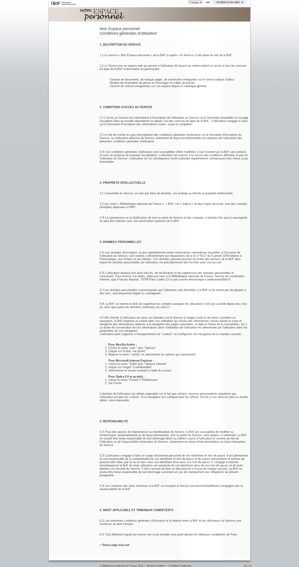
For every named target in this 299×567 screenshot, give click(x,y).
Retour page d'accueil (115, 545)
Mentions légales (156, 565)
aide (208, 2)
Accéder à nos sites (228, 2)
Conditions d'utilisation (180, 565)
